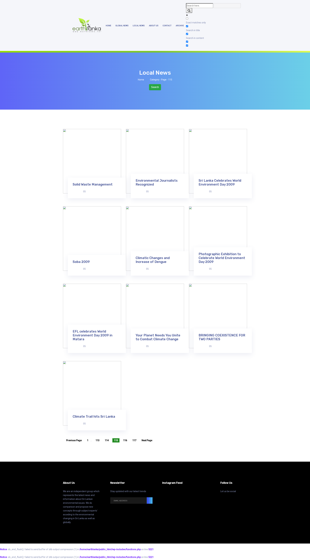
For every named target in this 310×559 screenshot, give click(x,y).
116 (125, 440)
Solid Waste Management (93, 184)
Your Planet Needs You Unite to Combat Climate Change (158, 337)
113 (97, 440)
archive (180, 26)
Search (155, 87)
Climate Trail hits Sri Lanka (94, 416)
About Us (153, 26)
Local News (139, 26)
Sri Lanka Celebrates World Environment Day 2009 (220, 182)
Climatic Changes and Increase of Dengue (153, 260)
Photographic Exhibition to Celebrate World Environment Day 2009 (222, 258)
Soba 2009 (81, 262)
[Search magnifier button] (189, 10)
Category (154, 79)
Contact (167, 26)
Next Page (147, 440)
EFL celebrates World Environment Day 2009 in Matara (92, 335)
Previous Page (74, 440)
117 (134, 440)
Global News (122, 26)
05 (84, 191)
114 (107, 440)
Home (108, 26)
